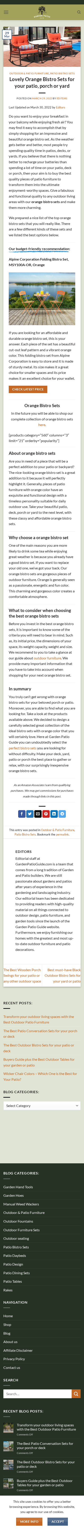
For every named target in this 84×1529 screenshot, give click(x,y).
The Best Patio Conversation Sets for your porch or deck (40, 1034)
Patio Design (13, 1264)
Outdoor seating (16, 1238)
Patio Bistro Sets (62, 73)
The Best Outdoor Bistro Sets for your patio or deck (38, 1048)
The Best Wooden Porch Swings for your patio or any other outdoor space (22, 975)
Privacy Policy (14, 1359)
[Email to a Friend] (38, 814)
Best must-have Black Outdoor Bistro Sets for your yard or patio (63, 975)
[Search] (79, 12)
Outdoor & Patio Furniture (29, 73)
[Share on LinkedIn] (54, 814)
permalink (62, 834)
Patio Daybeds (14, 1255)
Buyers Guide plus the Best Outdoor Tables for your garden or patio (39, 1062)
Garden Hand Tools (18, 1187)
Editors (62, 98)
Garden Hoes (13, 1195)
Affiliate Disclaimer (18, 1350)
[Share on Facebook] (22, 814)
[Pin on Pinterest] (46, 814)
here (41, 424)
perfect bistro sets (23, 748)
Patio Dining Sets (16, 1273)
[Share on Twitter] (30, 814)
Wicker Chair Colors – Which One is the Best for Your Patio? (40, 1076)
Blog (6, 1333)
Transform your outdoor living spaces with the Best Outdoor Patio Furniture (38, 1019)
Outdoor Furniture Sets (21, 1230)
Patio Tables (12, 1281)
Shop (7, 1324)
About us (10, 1341)
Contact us (11, 1367)
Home (8, 1316)
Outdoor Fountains (18, 1221)
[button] (6, 12)
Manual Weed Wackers (21, 1204)
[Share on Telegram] (62, 814)
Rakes (8, 1290)
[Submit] (76, 1393)
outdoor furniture (47, 658)
